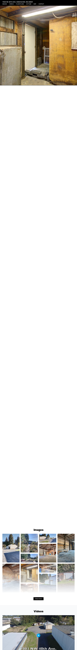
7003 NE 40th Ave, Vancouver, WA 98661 (17, 2)
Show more (38, 598)
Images (4, 4)
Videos (11, 4)
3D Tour (28, 4)
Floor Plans (20, 4)
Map (35, 4)
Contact (41, 4)
